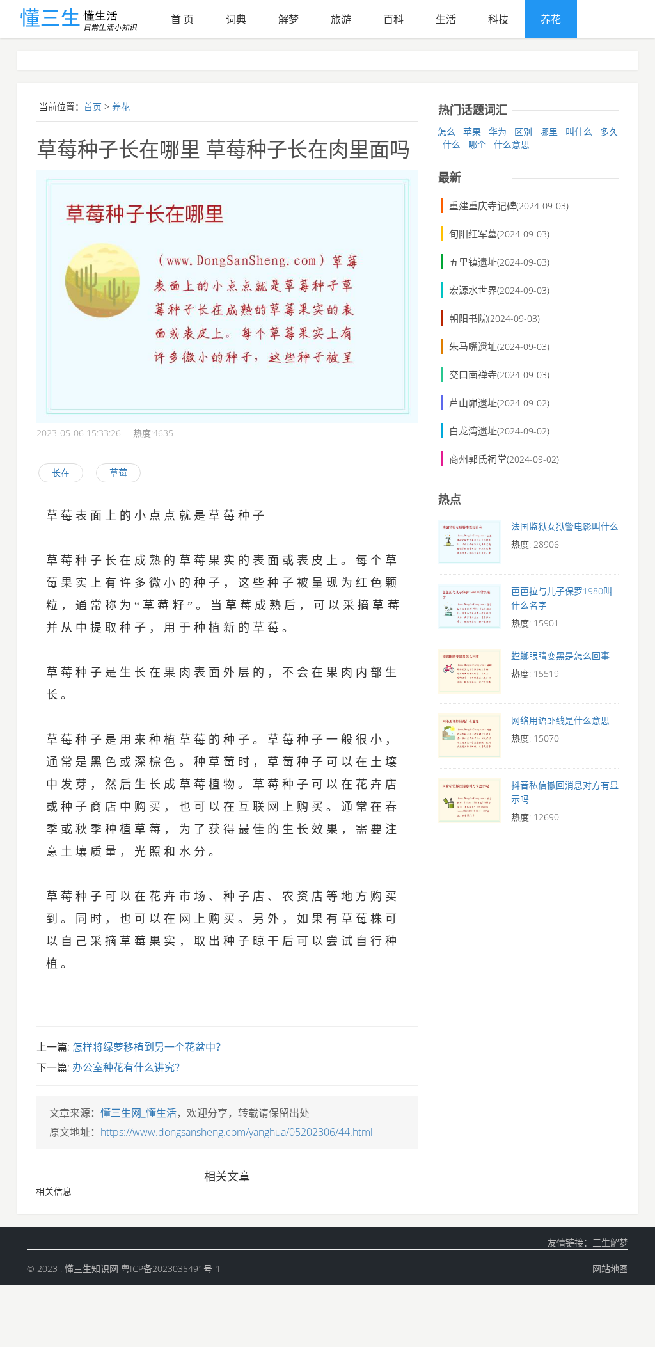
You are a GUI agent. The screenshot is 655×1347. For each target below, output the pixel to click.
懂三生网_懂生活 (138, 1113)
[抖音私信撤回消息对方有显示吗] (469, 803)
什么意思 (512, 144)
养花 (551, 19)
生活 (446, 19)
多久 (609, 131)
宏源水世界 (473, 289)
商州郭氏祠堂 (478, 458)
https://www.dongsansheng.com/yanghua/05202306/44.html (236, 1132)
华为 (498, 131)
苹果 (472, 131)
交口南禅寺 (473, 374)
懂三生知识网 (91, 1269)
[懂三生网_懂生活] (86, 16)
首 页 (182, 19)
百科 (393, 19)
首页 (93, 106)
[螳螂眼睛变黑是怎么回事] (469, 674)
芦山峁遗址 (473, 402)
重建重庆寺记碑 (482, 205)
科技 (498, 19)
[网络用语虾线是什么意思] (469, 739)
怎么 (446, 131)
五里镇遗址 (473, 261)
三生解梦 (610, 1242)
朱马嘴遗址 (473, 346)
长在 (61, 472)
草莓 (118, 472)
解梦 (288, 19)
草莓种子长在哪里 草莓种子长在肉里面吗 (223, 149)
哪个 (477, 144)
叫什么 (578, 131)
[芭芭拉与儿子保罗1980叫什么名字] (469, 609)
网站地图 (610, 1269)
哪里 (549, 131)
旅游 (341, 19)
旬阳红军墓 (473, 233)
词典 (236, 19)
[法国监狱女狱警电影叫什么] (469, 545)
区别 (523, 131)
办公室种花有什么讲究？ (128, 1067)
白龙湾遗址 (473, 430)
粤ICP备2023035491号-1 (171, 1269)
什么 (452, 144)
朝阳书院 (468, 318)
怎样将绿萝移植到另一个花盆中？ (149, 1047)
